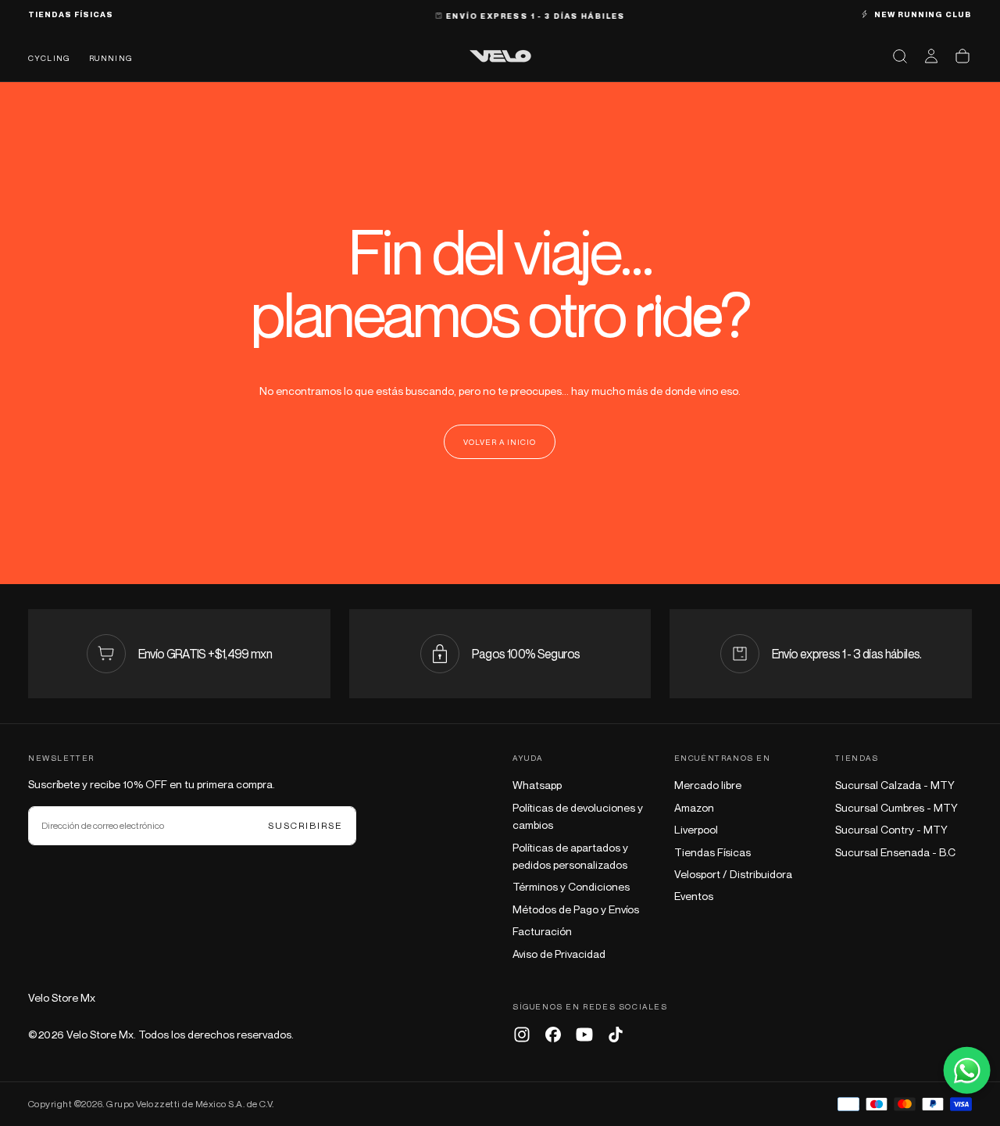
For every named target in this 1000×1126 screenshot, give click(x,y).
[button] (900, 56)
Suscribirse (305, 825)
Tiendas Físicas (712, 852)
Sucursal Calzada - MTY (895, 784)
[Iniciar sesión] (931, 56)
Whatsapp (537, 784)
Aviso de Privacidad (558, 953)
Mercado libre (707, 784)
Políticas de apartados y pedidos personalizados (570, 856)
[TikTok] (615, 1034)
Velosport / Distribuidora (733, 873)
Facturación (542, 931)
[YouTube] (584, 1034)
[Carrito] (962, 56)
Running (111, 58)
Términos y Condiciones (571, 886)
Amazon (694, 807)
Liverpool (696, 829)
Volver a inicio (499, 441)
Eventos (693, 895)
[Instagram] (521, 1034)
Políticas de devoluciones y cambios (577, 816)
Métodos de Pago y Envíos (575, 909)
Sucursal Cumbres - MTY (896, 807)
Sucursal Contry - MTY (891, 829)
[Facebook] (553, 1034)
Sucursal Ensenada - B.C (895, 852)
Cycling (49, 58)
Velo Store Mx (61, 997)
